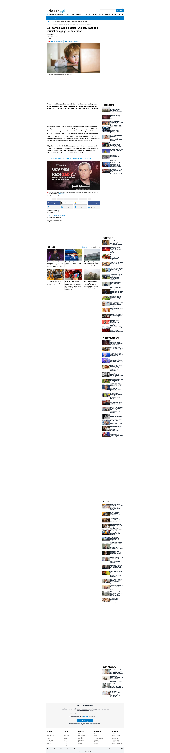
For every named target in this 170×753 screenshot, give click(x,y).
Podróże (65, 743)
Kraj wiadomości (95, 247)
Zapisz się (85, 721)
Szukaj (121, 10)
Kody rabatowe (81, 735)
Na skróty (49, 731)
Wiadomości (66, 738)
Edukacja (80, 737)
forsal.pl (84, 7)
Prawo (95, 733)
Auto (65, 733)
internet (59, 199)
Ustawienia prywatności (112, 748)
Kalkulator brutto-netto (117, 741)
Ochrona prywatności (87, 748)
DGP (99, 7)
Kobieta (80, 733)
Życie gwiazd (81, 740)
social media (83, 199)
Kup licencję (61, 193)
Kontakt (49, 748)
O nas (55, 748)
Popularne (85, 247)
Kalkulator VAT (115, 738)
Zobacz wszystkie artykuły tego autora (56, 215)
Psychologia (96, 741)
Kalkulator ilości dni (116, 735)
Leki (95, 737)
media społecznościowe (71, 199)
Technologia (51, 18)
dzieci (54, 199)
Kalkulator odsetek (116, 740)
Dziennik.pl (66, 731)
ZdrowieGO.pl (106, 7)
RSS (122, 748)
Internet (59, 18)
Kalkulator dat (115, 733)
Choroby (96, 740)
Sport (65, 740)
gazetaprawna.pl (115, 7)
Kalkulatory (115, 731)
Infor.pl (48, 733)
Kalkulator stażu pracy (116, 737)
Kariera (69, 748)
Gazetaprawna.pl (50, 735)
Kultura (79, 745)
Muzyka (80, 743)
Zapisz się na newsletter (73, 41)
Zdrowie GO (63, 21)
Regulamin (76, 748)
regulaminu (85, 716)
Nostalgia (57, 21)
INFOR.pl (78, 7)
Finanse (95, 735)
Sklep (122, 7)
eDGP (48, 737)
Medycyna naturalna (98, 738)
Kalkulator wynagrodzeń (117, 743)
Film (79, 741)
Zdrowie (65, 741)
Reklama (62, 748)
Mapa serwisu (99, 748)
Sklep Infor (49, 743)
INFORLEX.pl (92, 7)
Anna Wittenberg (50, 34)
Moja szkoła (80, 738)
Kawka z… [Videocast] (72, 21)
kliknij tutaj (93, 725)
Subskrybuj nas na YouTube (56, 41)
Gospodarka (66, 737)
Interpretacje (49, 741)
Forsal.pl (48, 738)
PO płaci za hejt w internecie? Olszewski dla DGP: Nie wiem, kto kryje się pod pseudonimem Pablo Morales (55, 219)
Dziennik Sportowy (82, 21)
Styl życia (96, 743)
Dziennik (48, 24)
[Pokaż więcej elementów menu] (123, 14)
